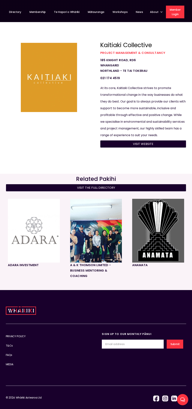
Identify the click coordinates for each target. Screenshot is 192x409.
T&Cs (9, 345)
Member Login (175, 12)
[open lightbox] (49, 77)
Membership (37, 12)
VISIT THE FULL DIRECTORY (96, 188)
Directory (15, 12)
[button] (157, 12)
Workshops (120, 12)
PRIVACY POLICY (16, 336)
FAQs (9, 355)
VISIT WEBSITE (143, 144)
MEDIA (9, 364)
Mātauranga (96, 12)
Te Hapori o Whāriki (67, 12)
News (139, 12)
